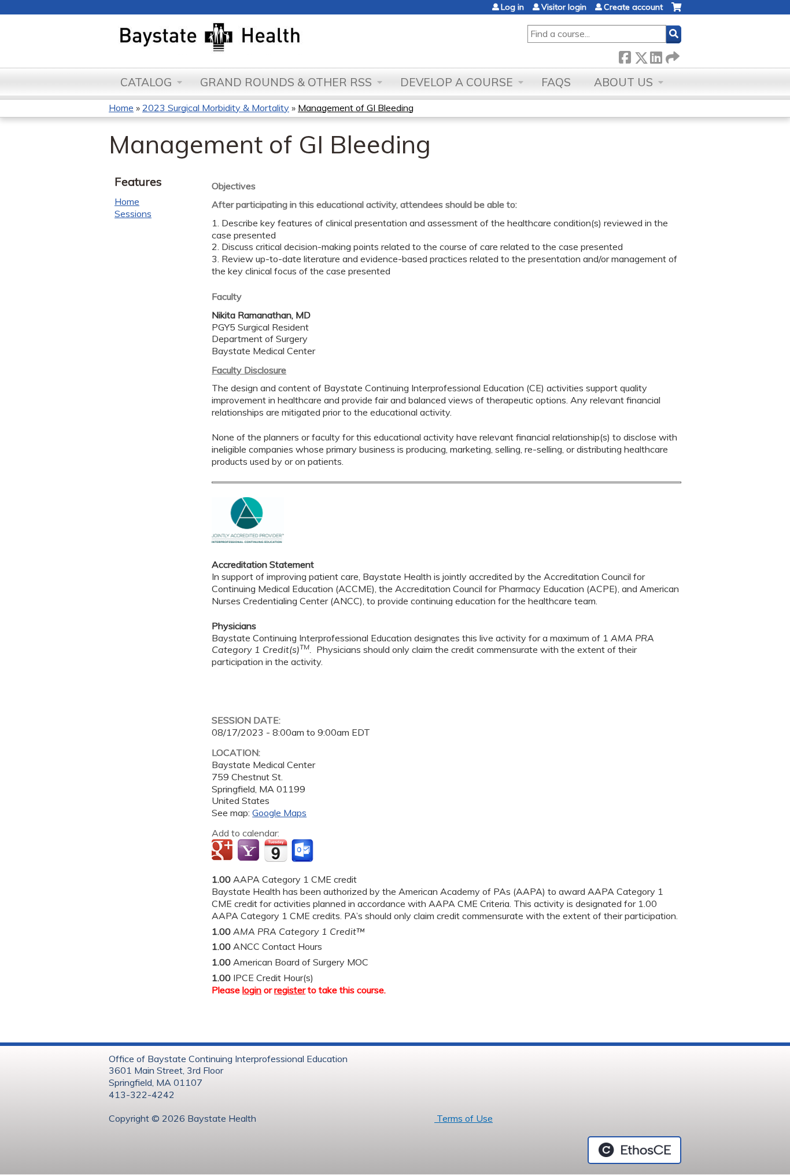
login (251, 990)
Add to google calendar (223, 850)
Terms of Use (463, 1118)
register (289, 990)
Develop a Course (456, 82)
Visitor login (563, 7)
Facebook (624, 55)
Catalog (146, 82)
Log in (512, 7)
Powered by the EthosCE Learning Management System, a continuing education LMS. (634, 1150)
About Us (623, 82)
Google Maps (279, 812)
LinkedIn (656, 55)
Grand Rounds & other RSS (286, 82)
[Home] (264, 38)
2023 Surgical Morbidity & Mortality (215, 107)
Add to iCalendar (275, 850)
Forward (671, 55)
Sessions (133, 213)
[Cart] (676, 11)
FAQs (556, 82)
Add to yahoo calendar (249, 850)
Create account (633, 7)
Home (121, 107)
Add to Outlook (303, 850)
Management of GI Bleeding (356, 107)
